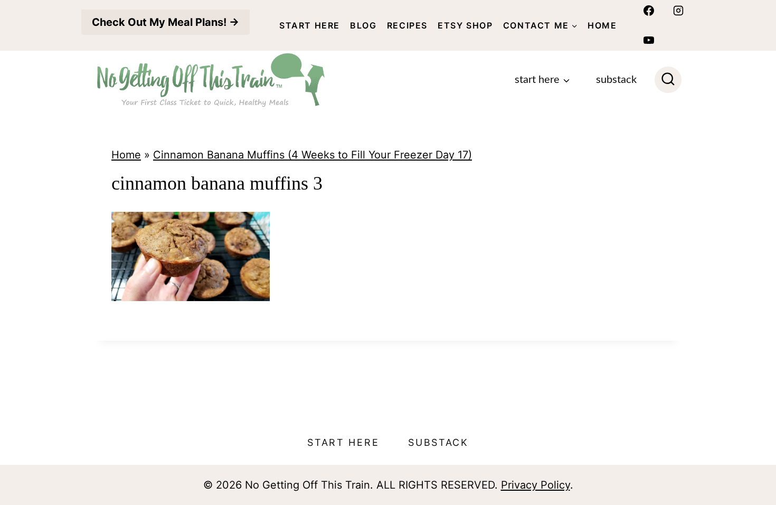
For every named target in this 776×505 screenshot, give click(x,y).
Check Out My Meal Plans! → (165, 22)
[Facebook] (648, 10)
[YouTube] (648, 40)
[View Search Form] (668, 80)
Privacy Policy (535, 485)
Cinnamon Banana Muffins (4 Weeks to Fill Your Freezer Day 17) (312, 154)
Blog (363, 25)
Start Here (309, 25)
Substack (616, 79)
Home (602, 25)
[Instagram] (678, 10)
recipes (407, 25)
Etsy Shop (465, 25)
